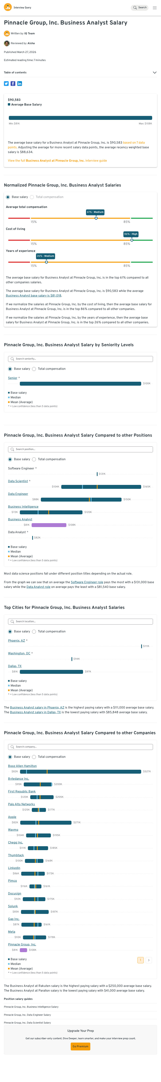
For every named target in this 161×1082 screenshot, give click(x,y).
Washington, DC (19, 654)
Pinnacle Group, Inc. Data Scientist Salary (27, 1023)
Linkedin (14, 868)
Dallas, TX (15, 666)
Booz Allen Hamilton (22, 766)
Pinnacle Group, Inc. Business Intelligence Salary (31, 1007)
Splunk (13, 906)
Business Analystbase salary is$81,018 (33, 296)
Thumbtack (16, 855)
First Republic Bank (22, 792)
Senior (12, 378)
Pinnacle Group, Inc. (22, 945)
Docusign (14, 894)
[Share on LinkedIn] (19, 83)
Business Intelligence (23, 507)
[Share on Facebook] (13, 83)
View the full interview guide (57, 161)
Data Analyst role (38, 587)
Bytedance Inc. (18, 779)
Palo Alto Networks (21, 804)
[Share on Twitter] (6, 83)
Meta (11, 932)
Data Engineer (18, 494)
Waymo (13, 830)
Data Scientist (18, 481)
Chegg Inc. (15, 843)
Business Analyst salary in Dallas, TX (35, 712)
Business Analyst (20, 520)
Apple (12, 817)
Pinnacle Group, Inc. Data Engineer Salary (27, 1015)
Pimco (12, 881)
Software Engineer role (87, 582)
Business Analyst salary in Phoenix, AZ (37, 708)
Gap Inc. (13, 919)
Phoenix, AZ (16, 641)
